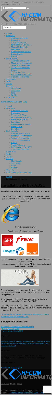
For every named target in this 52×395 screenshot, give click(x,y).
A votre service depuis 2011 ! (12, 331)
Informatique (5, 343)
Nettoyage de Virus (19, 42)
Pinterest (5, 329)
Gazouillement (14, 327)
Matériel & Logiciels (19, 47)
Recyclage (15, 56)
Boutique (9, 86)
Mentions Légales (31, 393)
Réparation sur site (28, 343)
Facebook (5, 327)
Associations (11, 79)
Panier (13, 93)
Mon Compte (16, 88)
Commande (15, 90)
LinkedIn (24, 327)
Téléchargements (16, 393)
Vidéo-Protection (18, 72)
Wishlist (14, 95)
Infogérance (46, 341)
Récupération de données (21, 52)
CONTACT (31, 24)
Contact (9, 84)
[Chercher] (28, 8)
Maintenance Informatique (21, 63)
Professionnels (12, 58)
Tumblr (16, 329)
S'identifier (10, 97)
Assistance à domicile (19, 38)
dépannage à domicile (29, 341)
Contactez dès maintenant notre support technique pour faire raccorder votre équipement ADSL (25, 315)
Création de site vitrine (20, 77)
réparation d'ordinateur (16, 343)
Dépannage (19, 341)
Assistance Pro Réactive (20, 61)
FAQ (25, 102)
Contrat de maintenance (20, 68)
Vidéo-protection (39, 343)
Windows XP (12, 345)
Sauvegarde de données (20, 65)
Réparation (15, 40)
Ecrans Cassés (16, 54)
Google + (18, 367)
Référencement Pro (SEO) (21, 74)
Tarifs (8, 81)
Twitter (12, 367)
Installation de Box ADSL (21, 45)
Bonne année (5, 341)
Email (11, 329)
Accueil (9, 33)
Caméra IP (12, 341)
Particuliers (10, 36)
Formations (15, 49)
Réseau (14, 70)
